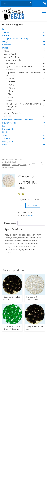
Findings (6, 132)
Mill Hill (7, 116)
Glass (6, 51)
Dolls (4, 29)
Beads (5, 48)
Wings (5, 42)
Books (5, 145)
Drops (9, 101)
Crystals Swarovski (12, 113)
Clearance (6, 45)
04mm (11, 82)
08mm (11, 88)
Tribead (9, 98)
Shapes (5, 32)
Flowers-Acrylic (9, 123)
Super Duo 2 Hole (12, 60)
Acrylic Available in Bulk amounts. (19, 66)
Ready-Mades (8, 141)
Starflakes (10, 70)
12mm (11, 94)
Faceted (10, 79)
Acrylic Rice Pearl (12, 57)
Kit (3, 126)
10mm (11, 91)
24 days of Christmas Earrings (15, 38)
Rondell (10, 110)
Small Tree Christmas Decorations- (18, 120)
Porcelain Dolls (9, 129)
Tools (4, 135)
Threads (6, 138)
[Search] (30, 3)
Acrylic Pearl (10, 54)
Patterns (6, 35)
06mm (11, 85)
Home (5, 160)
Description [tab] (10, 223)
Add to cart (33, 205)
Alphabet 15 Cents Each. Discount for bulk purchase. (25, 74)
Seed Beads (9, 63)
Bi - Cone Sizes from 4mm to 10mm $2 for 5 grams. (23, 105)
